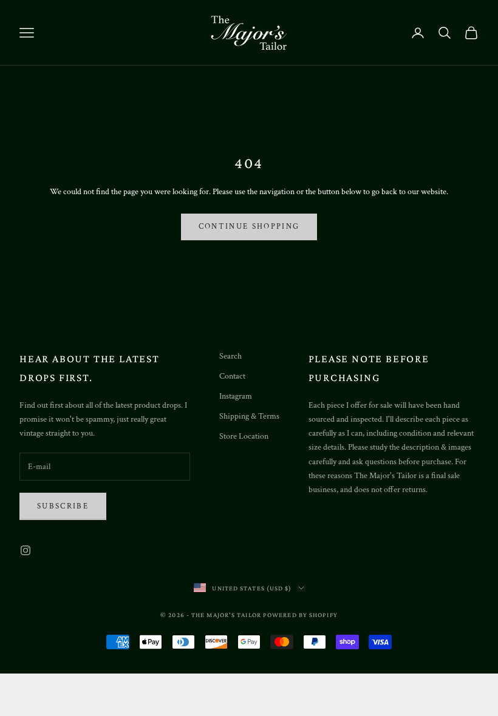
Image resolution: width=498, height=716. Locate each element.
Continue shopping (249, 226)
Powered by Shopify (300, 614)
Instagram (235, 396)
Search (230, 356)
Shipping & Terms (249, 416)
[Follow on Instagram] (25, 550)
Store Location (243, 436)
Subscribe (63, 506)
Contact (232, 376)
